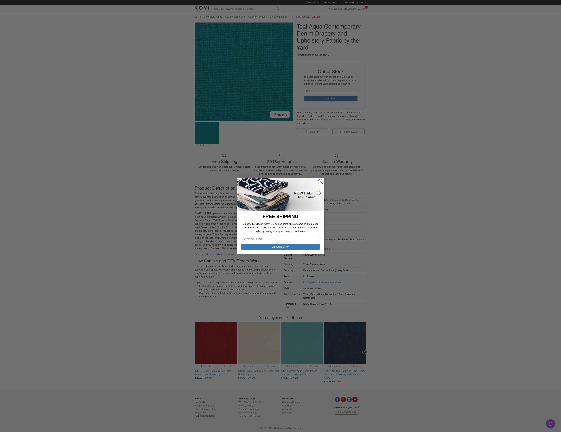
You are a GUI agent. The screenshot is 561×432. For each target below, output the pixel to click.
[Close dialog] (320, 181)
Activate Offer (280, 246)
